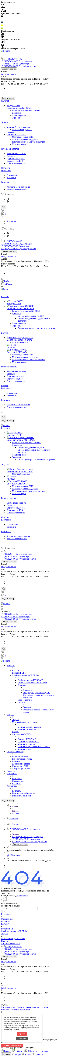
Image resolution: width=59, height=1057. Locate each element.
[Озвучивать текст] (3, 43)
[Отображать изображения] (2, 34)
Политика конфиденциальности (16, 1010)
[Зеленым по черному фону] (2, 28)
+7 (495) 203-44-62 (13, 59)
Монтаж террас (19, 144)
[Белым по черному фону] (2, 19)
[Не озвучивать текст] (2, 46)
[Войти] (2, 211)
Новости (5, 168)
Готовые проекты (10, 149)
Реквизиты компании (17, 189)
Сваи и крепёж (19, 115)
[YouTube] (8, 199)
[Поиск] (3, 207)
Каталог (5, 101)
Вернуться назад (8, 896)
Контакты (6, 182)
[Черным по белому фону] (2, 16)
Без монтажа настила (16, 153)
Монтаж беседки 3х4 (22, 129)
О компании (12, 175)
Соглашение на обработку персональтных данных (24, 1007)
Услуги (4, 122)
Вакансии (11, 177)
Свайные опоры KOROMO (20, 108)
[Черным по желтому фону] (2, 25)
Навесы (10, 132)
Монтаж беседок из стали (19, 127)
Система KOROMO (16, 134)
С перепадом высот (16, 163)
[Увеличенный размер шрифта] (3, 11)
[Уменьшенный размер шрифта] (2, 5)
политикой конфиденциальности (15, 1025)
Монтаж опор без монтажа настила (28, 142)
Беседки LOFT (13, 105)
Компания (6, 170)
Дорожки (16, 113)
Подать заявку (8, 98)
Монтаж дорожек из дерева (25, 139)
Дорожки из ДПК (15, 161)
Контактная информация (18, 187)
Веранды (11, 156)
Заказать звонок (9, 69)
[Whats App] (8, 202)
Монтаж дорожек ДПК (22, 137)
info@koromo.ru (8, 74)
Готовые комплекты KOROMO (26, 110)
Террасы (16, 118)
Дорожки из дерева (16, 158)
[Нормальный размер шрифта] (3, 7)
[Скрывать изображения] (2, 37)
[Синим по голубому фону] (2, 22)
